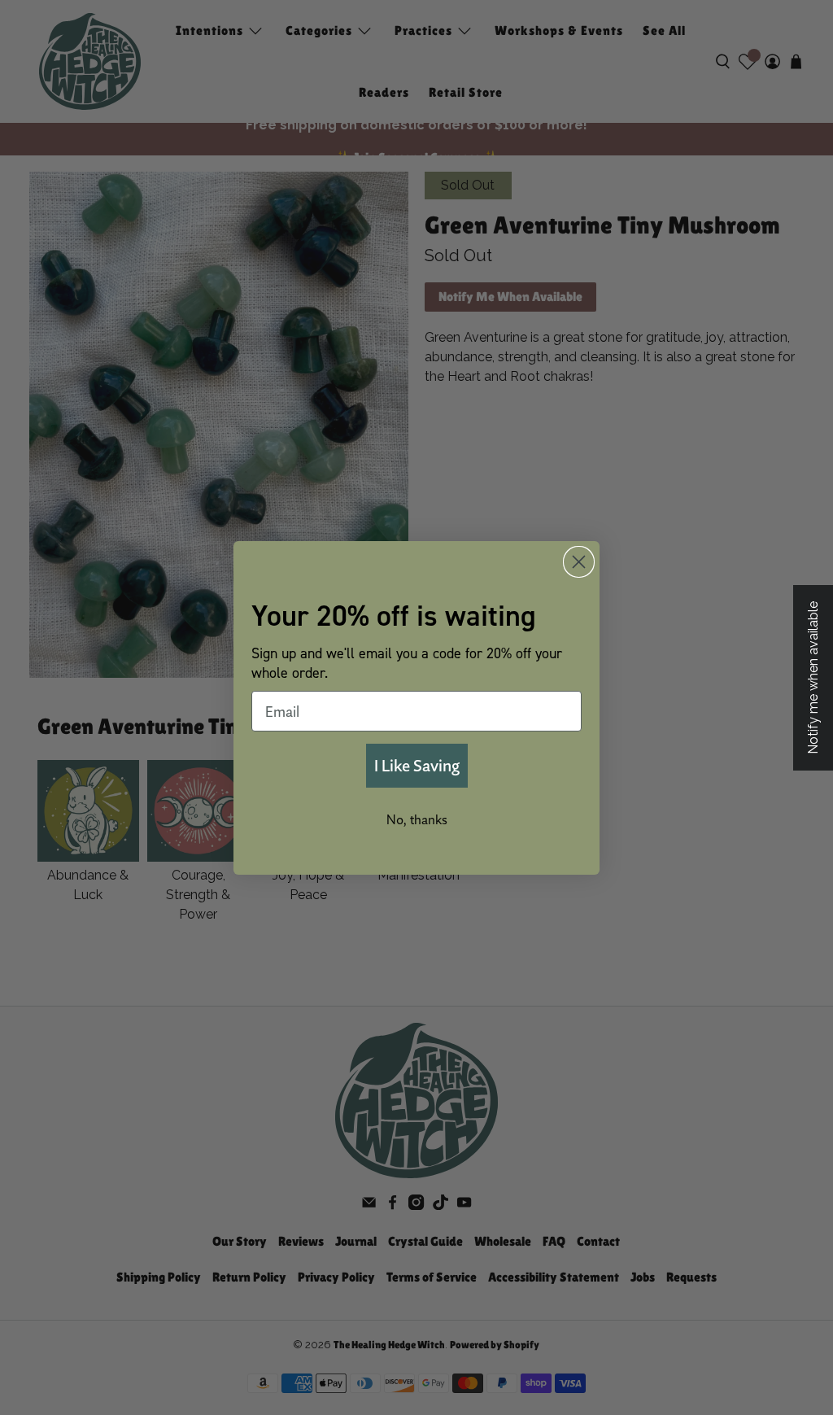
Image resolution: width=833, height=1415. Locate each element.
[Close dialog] (579, 562)
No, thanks (416, 819)
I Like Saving (417, 765)
